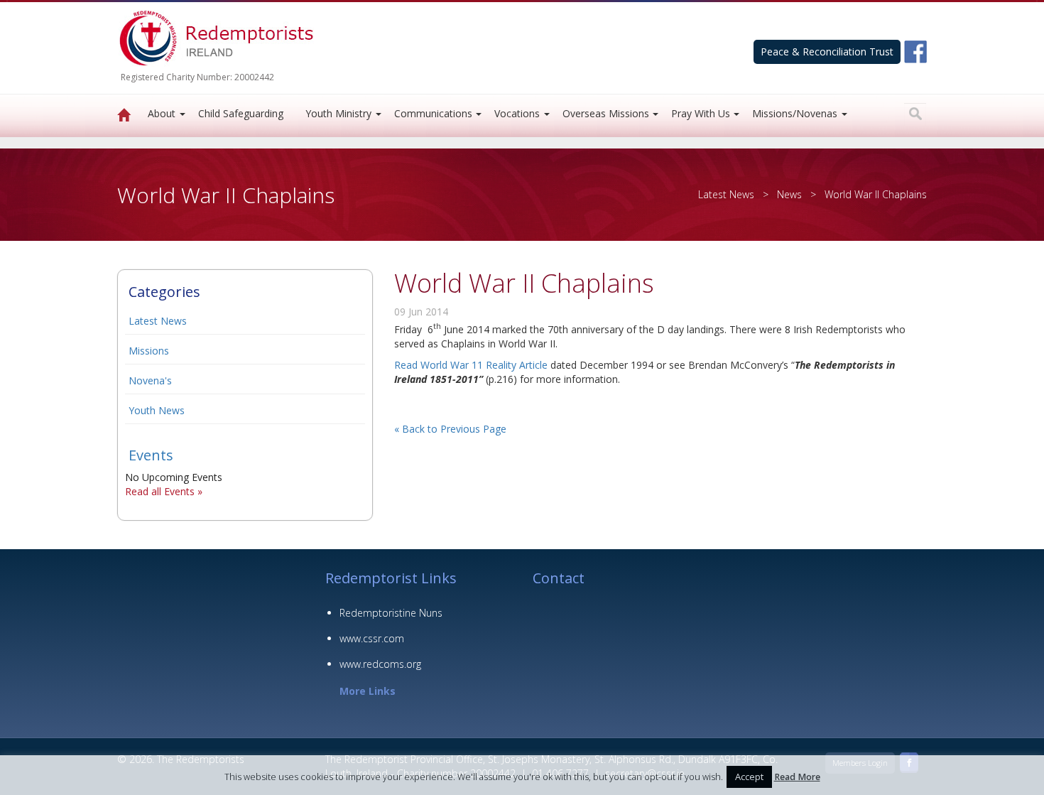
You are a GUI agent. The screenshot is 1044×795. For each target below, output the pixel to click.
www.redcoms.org (380, 664)
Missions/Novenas (794, 113)
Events (151, 455)
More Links (367, 691)
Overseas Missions (605, 113)
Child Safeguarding (240, 113)
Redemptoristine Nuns (390, 613)
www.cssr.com (371, 638)
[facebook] (915, 51)
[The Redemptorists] (124, 116)
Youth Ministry (338, 113)
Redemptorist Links (391, 578)
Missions (149, 350)
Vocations (517, 113)
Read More (797, 777)
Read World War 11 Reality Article (471, 365)
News (789, 194)
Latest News (158, 321)
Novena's (150, 380)
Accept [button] (749, 776)
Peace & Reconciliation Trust (827, 51)
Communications (433, 113)
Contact (558, 578)
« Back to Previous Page (450, 429)
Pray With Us (700, 113)
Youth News (157, 410)
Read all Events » (163, 491)
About (161, 113)
